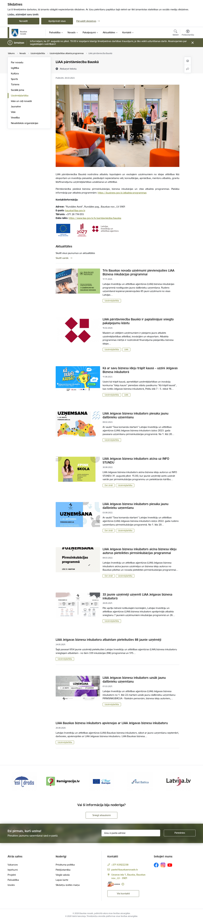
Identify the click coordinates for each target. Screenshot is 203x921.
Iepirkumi (13, 869)
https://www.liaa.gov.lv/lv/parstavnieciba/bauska (95, 218)
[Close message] (192, 43)
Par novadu (17, 62)
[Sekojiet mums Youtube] (169, 865)
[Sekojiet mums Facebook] (156, 865)
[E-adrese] (113, 884)
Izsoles (11, 884)
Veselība (15, 117)
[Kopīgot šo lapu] (187, 69)
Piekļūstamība (63, 869)
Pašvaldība (13, 879)
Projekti (12, 874)
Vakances (13, 864)
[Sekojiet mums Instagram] (163, 865)
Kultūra (15, 73)
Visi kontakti (123, 893)
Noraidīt (23, 21)
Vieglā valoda (63, 874)
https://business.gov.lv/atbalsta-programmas (122, 192)
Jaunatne (16, 106)
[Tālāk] (188, 781)
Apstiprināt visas (57, 21)
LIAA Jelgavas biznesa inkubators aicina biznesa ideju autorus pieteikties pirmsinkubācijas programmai (140, 551)
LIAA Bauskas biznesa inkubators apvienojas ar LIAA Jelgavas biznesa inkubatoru (112, 723)
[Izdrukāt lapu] (187, 61)
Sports (14, 79)
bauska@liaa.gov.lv (75, 210)
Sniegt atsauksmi (101, 815)
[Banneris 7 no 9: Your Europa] (63, 781)
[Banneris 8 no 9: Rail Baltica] (101, 781)
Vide (13, 112)
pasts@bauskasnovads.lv (124, 869)
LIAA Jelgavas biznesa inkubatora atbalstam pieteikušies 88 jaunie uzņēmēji (108, 640)
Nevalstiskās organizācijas (24, 123)
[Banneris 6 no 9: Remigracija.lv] (24, 781)
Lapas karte (62, 879)
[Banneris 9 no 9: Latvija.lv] (140, 781)
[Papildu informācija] (123, 884)
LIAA (126, 349)
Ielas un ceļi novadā (21, 101)
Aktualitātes (64, 246)
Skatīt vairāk (62, 257)
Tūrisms (15, 84)
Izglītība (15, 67)
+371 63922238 (119, 864)
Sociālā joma (17, 89)
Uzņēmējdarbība (19, 95)
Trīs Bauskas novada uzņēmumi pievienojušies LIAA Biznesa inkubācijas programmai (138, 272)
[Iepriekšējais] (15, 781)
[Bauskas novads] (19, 32)
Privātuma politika (65, 864)
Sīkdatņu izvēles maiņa (68, 884)
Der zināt (109, 485)
